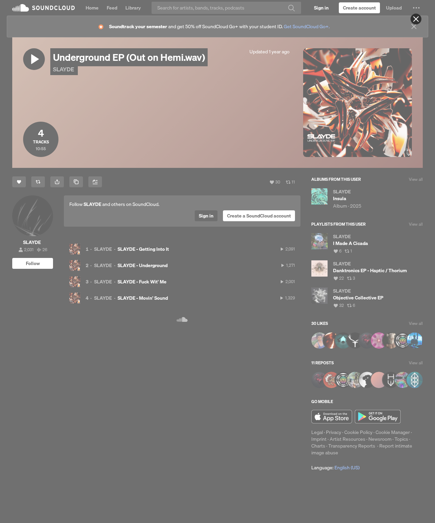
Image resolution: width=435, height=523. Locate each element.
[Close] (416, 19)
